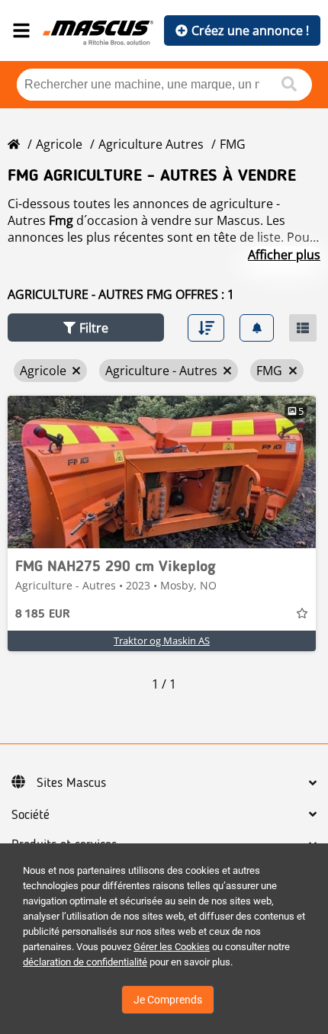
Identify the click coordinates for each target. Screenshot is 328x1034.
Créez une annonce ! (250, 30)
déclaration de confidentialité (85, 962)
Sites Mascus (71, 783)
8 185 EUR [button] (42, 615)
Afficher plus (284, 254)
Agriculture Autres (151, 144)
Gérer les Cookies (171, 946)
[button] (86, 327)
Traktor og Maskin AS (162, 640)
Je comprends (167, 1000)
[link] (162, 472)
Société (30, 815)
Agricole (59, 144)
